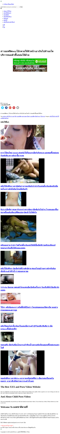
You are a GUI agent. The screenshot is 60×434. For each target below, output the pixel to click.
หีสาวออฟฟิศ (18, 116)
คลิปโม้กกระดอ (10, 116)
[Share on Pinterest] (14, 108)
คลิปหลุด (6, 18)
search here (3, 7)
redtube (4, 116)
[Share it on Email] (17, 108)
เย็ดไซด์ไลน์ (5, 118)
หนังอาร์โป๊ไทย (7, 11)
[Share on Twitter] (2, 108)
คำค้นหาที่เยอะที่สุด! (9, 4)
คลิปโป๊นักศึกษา (8, 16)
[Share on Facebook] (6, 108)
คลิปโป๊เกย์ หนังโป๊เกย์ (9, 22)
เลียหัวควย (37, 116)
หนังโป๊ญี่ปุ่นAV (7, 13)
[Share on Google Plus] (10, 108)
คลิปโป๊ (5, 20)
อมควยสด (24, 116)
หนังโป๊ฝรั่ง (6, 14)
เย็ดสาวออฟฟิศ (31, 116)
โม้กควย (43, 116)
